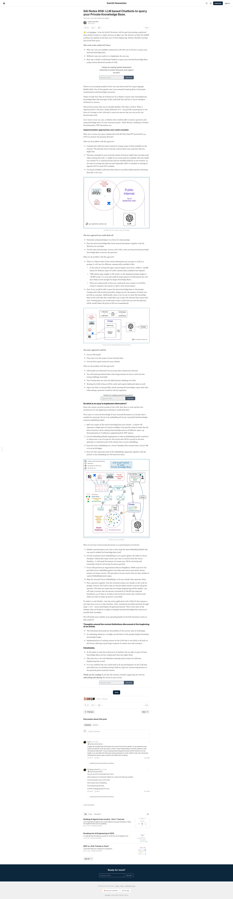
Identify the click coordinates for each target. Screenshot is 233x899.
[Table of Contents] (2, 449)
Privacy (117, 886)
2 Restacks (104, 699)
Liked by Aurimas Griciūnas (95, 744)
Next (144, 712)
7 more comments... (89, 805)
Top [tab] (85, 814)
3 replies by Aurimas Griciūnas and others (101, 797)
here (99, 448)
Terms (122, 886)
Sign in (227, 3)
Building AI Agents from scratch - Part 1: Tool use (103, 819)
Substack (107, 895)
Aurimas (93, 32)
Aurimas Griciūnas (93, 21)
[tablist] (91, 725)
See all (87, 859)
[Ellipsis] (148, 741)
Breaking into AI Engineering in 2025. (98, 833)
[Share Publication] (210, 3)
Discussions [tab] (97, 814)
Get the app (125, 890)
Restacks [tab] (95, 725)
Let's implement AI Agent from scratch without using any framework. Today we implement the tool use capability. (107, 823)
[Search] (206, 3)
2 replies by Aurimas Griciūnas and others (101, 763)
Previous (90, 712)
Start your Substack (111, 890)
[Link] (80, 129)
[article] (116, 823)
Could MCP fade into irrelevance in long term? (97, 849)
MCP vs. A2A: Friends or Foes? (96, 846)
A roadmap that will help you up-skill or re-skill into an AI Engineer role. (105, 836)
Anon (89, 742)
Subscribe (218, 3)
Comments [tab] (87, 725)
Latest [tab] (90, 814)
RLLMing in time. (92, 769)
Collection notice (130, 886)
